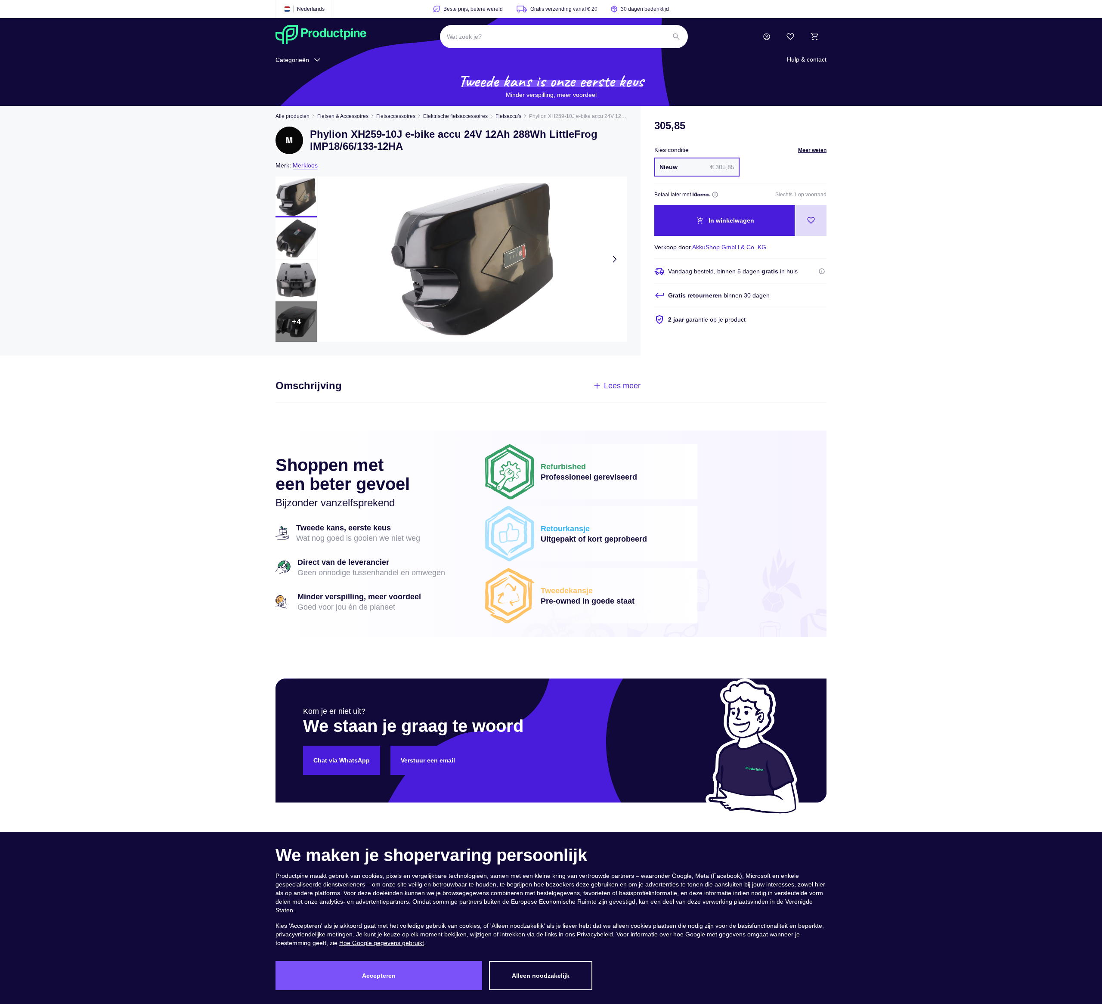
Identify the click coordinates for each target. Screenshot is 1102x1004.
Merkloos (305, 165)
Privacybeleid (595, 934)
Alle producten (293, 116)
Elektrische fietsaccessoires (455, 116)
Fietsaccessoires (395, 116)
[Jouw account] (766, 36)
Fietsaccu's (508, 116)
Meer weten (812, 150)
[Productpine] (321, 36)
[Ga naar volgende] (615, 259)
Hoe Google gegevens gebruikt (381, 942)
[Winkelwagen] (814, 36)
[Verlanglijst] (790, 36)
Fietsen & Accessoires (342, 116)
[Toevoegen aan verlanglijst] (811, 220)
